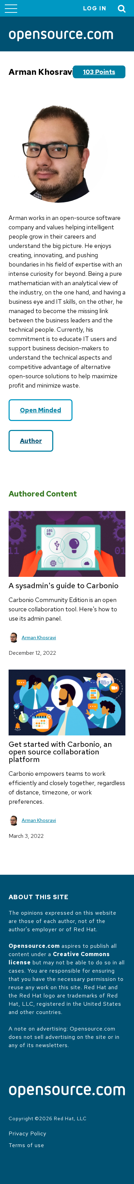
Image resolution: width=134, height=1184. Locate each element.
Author (31, 441)
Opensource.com (34, 946)
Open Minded (40, 410)
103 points (99, 72)
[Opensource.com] (61, 36)
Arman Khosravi (39, 637)
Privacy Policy (27, 1133)
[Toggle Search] (122, 8)
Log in (95, 8)
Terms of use (26, 1145)
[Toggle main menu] (11, 8)
